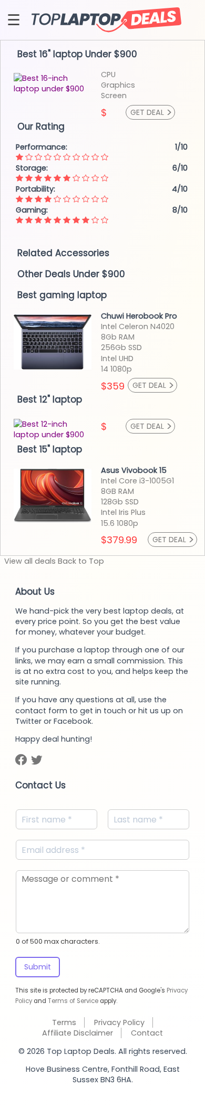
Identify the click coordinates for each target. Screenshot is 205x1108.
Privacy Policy (119, 1022)
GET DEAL (151, 112)
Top (83, 561)
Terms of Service (73, 1001)
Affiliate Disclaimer (77, 1033)
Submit (37, 967)
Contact (147, 1033)
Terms (64, 1022)
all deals (30, 561)
